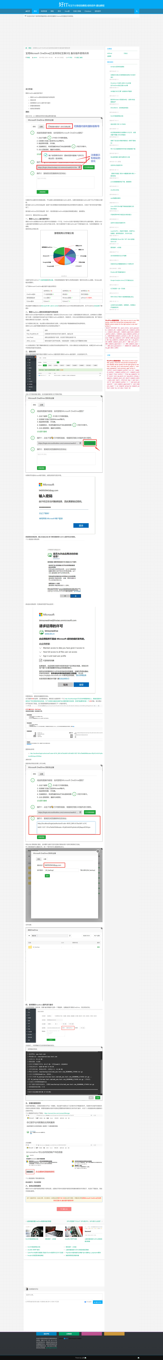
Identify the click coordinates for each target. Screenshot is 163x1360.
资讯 (59, 11)
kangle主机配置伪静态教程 (35, 1255)
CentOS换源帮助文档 (34, 1247)
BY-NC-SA (61, 1198)
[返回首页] (26, 48)
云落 (83, 1358)
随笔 (52, 11)
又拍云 (126, 53)
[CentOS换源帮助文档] (34, 1231)
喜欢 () (65, 1209)
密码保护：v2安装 (71, 1247)
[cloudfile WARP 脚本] (74, 1231)
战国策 (109, 56)
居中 (48, 1301)
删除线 (43, 1301)
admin (35, 57)
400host (109, 53)
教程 (35, 11)
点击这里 (97, 306)
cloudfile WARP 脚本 (34, 1250)
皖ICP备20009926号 (51, 1348)
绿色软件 (98, 11)
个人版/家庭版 (43, 280)
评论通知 (88, 1302)
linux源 (67, 11)
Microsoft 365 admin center (49, 306)
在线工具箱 (77, 11)
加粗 (37, 1301)
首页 (28, 11)
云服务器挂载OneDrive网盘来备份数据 (39, 1221)
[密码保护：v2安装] (54, 1231)
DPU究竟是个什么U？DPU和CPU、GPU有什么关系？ (84, 1221)
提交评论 (98, 1302)
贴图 (33, 1301)
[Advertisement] (81, 32)
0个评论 (70, 57)
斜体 (52, 1301)
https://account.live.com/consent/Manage (57, 1113)
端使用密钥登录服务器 (72, 1255)
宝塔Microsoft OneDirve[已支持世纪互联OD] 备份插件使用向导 (57, 53)
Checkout (88, 11)
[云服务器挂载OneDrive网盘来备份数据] (93, 1231)
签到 (57, 1301)
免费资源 (44, 11)
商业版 (51, 280)
